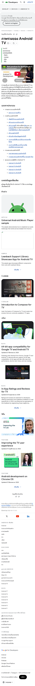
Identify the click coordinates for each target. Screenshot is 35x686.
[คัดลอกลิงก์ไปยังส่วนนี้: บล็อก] (7, 318)
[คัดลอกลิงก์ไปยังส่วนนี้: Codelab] (10, 276)
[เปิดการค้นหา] (21, 2)
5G (2, 564)
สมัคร (23, 677)
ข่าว (2, 537)
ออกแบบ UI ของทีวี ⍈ (15, 113)
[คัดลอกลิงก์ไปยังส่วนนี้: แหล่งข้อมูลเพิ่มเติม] (20, 181)
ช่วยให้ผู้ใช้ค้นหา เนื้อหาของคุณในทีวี (19, 130)
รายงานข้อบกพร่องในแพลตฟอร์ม (10, 635)
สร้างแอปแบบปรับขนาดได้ (16, 122)
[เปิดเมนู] (3, 2)
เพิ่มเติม (17, 270)
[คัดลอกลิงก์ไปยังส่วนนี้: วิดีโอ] (6, 414)
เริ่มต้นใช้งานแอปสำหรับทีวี (16, 119)
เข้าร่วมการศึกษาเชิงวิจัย (7, 643)
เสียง (25, 126)
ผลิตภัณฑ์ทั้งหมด (5, 666)
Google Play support (7, 640)
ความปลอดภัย (5, 531)
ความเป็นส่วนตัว (5, 562)
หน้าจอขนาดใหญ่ (5, 572)
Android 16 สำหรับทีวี (15, 173)
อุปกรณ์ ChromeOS (6, 578)
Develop (5, 9)
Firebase (3, 660)
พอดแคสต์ (4, 543)
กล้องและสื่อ (4, 559)
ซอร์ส (2, 534)
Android (3, 525)
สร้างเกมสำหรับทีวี (14, 133)
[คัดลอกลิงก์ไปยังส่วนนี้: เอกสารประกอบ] (17, 106)
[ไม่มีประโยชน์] (16, 34)
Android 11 (4, 608)
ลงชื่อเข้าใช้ (30, 2)
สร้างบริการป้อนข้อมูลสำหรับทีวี (17, 136)
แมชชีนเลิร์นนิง (5, 553)
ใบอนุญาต (14, 672)
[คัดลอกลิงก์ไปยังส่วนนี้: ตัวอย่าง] (8, 192)
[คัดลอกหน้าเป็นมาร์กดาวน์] (13, 43)
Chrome (3, 658)
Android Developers (6, 30)
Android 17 (4, 591)
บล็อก (3, 540)
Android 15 (4, 597)
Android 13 (4, 602)
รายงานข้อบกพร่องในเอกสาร (8, 637)
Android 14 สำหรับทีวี (15, 170)
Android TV (24, 9)
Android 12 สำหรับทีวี (15, 163)
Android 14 (4, 600)
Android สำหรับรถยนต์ (7, 581)
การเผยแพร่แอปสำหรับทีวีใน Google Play (21, 157)
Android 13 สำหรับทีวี (15, 166)
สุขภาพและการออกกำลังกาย (8, 556)
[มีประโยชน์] (14, 34)
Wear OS (4, 575)
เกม (2, 550)
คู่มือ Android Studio (7, 616)
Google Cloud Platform (8, 663)
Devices (14, 9)
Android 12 (4, 605)
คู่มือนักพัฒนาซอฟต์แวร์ (7, 619)
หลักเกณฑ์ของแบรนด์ (24, 672)
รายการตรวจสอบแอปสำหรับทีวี (17, 153)
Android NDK (5, 627)
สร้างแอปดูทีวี (12, 126)
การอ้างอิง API (5, 621)
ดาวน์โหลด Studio (6, 624)
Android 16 (4, 594)
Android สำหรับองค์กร (7, 528)
